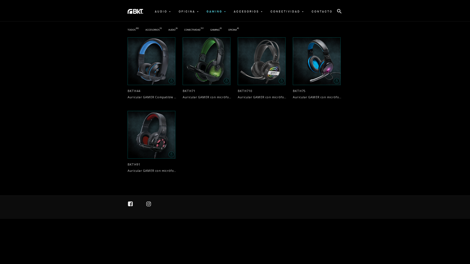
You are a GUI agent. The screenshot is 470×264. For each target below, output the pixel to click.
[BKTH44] (152, 61)
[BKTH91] (152, 135)
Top (457, 244)
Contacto (322, 11)
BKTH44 (134, 91)
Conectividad (286, 11)
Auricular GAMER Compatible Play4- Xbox (152, 97)
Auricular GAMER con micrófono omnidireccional (262, 97)
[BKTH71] (207, 61)
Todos (133, 29)
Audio (162, 11)
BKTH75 (299, 91)
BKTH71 (189, 91)
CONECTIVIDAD (194, 29)
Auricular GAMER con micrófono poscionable (207, 97)
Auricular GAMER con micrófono (317, 97)
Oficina (188, 11)
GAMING (215, 11)
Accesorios (247, 11)
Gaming (216, 29)
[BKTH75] (317, 61)
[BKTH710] (262, 61)
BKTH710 (245, 91)
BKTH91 (134, 164)
